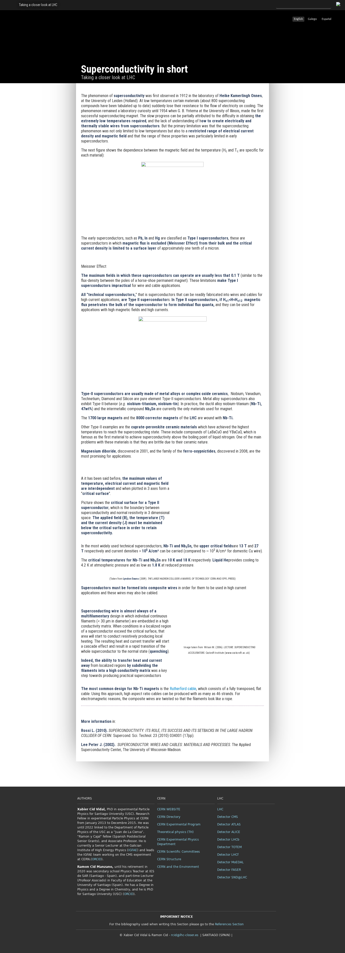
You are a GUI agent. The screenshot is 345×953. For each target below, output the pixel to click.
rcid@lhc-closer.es (184, 935)
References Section (229, 924)
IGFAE (132, 850)
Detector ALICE (228, 832)
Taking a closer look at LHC (38, 5)
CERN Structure (169, 859)
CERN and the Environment (178, 867)
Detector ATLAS (229, 824)
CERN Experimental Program (179, 824)
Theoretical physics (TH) (175, 832)
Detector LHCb (228, 839)
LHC (220, 809)
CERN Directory (168, 817)
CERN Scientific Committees (178, 851)
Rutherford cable (183, 688)
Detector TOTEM (229, 847)
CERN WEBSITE (168, 809)
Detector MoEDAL (230, 862)
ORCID (96, 859)
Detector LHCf (227, 854)
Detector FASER (229, 870)
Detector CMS (227, 817)
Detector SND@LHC (232, 877)
